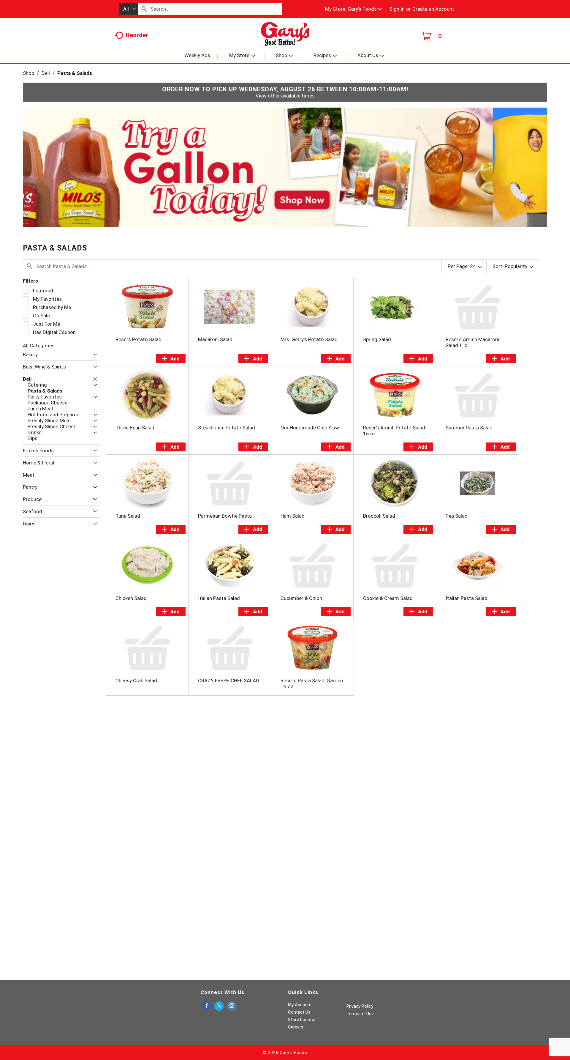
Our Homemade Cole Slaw (310, 428)
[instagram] (231, 1006)
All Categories (39, 346)
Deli (46, 73)
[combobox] (128, 9)
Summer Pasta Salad (469, 428)
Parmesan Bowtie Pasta (225, 516)
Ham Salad (293, 516)
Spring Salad (377, 339)
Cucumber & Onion (301, 598)
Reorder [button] (137, 35)
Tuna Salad (127, 516)
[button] (365, 9)
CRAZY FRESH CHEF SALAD (228, 680)
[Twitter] (219, 1006)
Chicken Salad (131, 598)
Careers (295, 1027)
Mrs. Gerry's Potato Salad (309, 339)
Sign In (397, 9)
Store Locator (302, 1019)
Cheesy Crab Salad (136, 680)
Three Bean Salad (134, 428)
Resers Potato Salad (138, 339)
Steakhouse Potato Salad (226, 428)
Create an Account (433, 9)
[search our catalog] (144, 9)
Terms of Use (360, 1013)
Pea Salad (457, 516)
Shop (28, 73)
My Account (300, 1004)
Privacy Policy (359, 1006)
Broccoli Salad (379, 516)
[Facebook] (206, 1006)
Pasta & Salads (74, 73)
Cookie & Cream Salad (388, 598)
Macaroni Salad (215, 339)
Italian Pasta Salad (219, 598)
